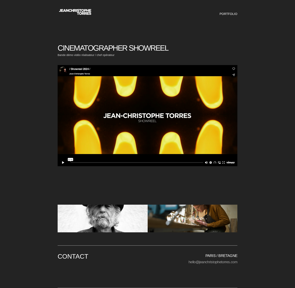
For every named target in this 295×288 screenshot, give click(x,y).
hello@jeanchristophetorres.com (213, 262)
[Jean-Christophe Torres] (75, 12)
